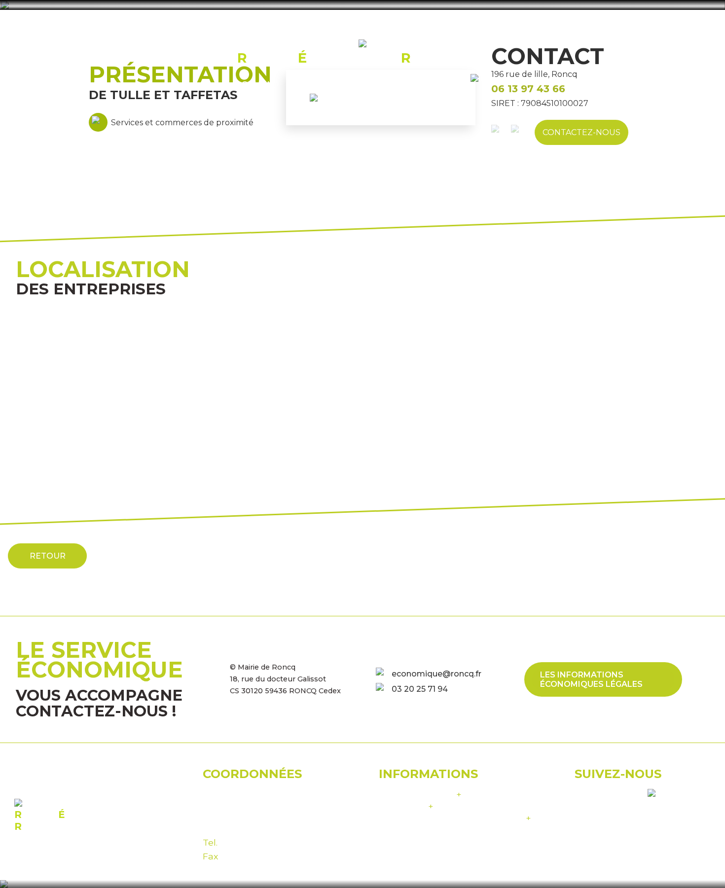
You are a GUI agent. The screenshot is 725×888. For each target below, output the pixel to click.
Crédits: (455, 818)
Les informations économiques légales (591, 679)
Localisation (382, 84)
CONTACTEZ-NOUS (581, 132)
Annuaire (312, 84)
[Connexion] (480, 84)
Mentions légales (420, 794)
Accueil (255, 84)
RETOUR (48, 556)
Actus (443, 84)
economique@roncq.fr (436, 673)
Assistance (406, 806)
